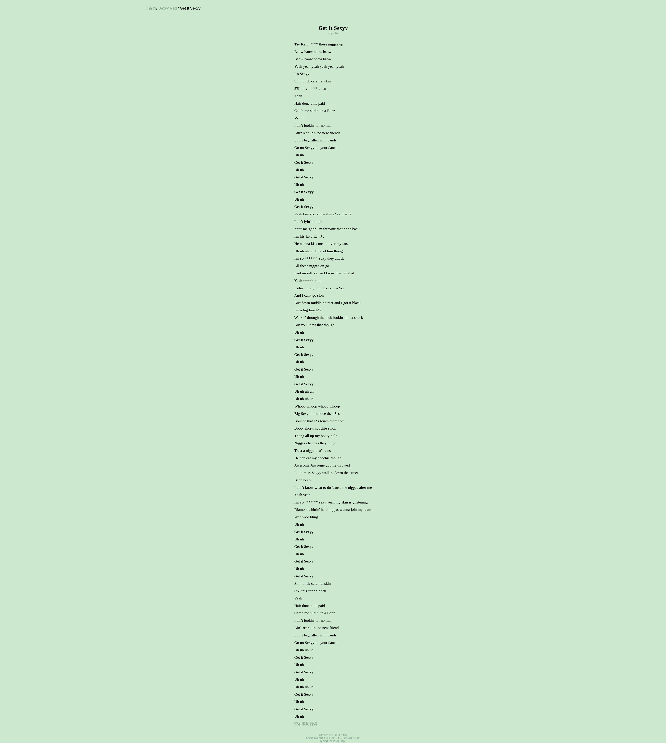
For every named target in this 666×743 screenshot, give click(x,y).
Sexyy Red (167, 8)
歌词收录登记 (326, 734)
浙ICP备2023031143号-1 (333, 741)
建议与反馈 (341, 734)
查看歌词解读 (305, 724)
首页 (152, 8)
